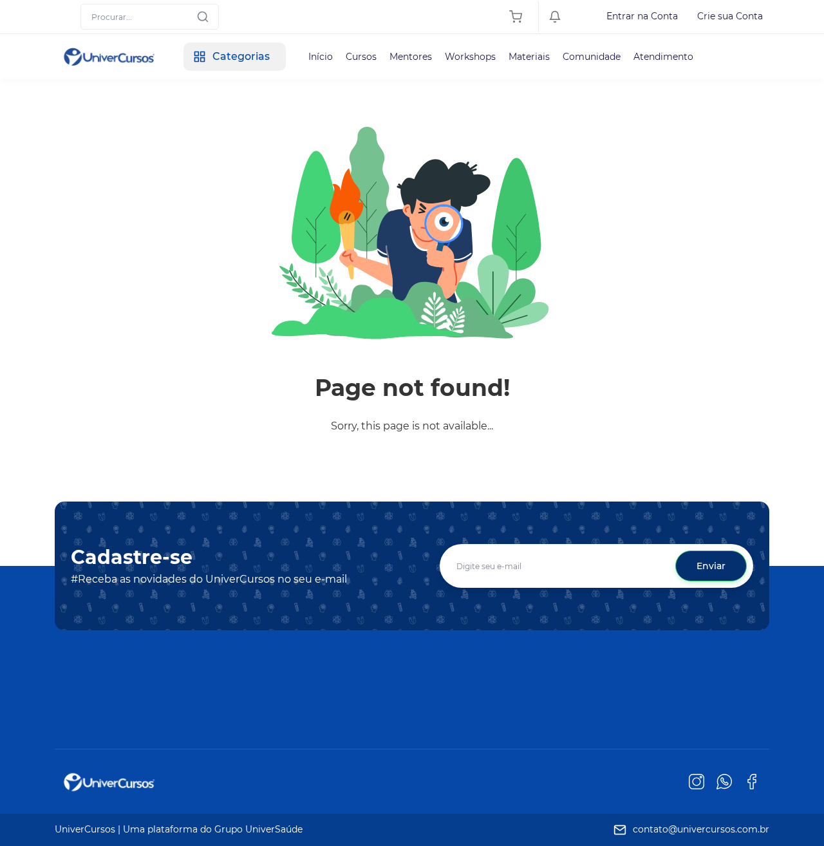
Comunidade (592, 56)
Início (320, 56)
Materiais (529, 56)
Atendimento (663, 56)
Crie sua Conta (730, 16)
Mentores (410, 56)
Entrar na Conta (642, 16)
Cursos (361, 56)
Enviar (711, 566)
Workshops (470, 56)
